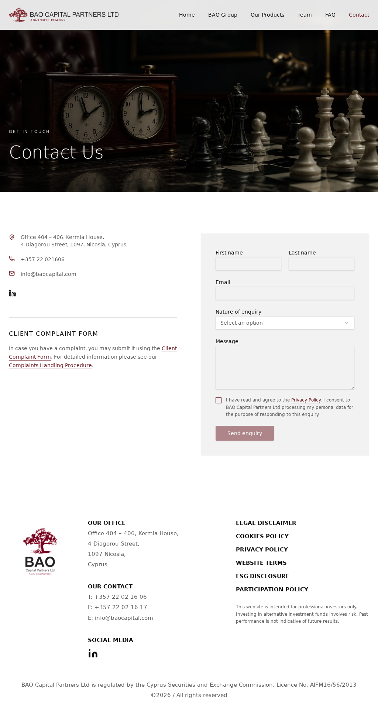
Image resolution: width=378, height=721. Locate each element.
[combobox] (285, 322)
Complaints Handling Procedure (50, 365)
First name (229, 253)
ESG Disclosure (262, 576)
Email (223, 282)
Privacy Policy (305, 400)
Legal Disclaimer (266, 523)
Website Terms (261, 563)
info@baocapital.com (48, 274)
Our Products (267, 15)
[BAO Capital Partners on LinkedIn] (12, 293)
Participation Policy (272, 589)
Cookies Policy (262, 536)
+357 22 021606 (43, 259)
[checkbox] (218, 400)
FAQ (330, 15)
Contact (359, 15)
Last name (302, 253)
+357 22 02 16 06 (120, 597)
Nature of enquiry (238, 312)
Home (187, 15)
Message (227, 341)
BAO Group (222, 15)
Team (305, 15)
